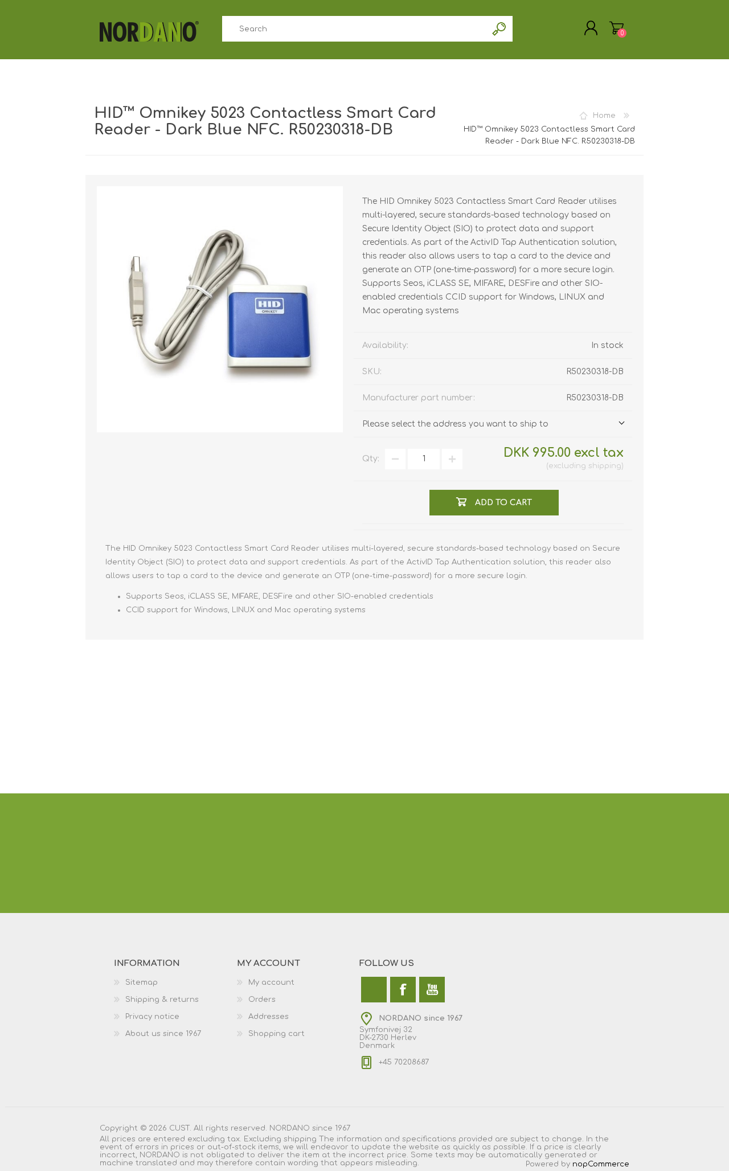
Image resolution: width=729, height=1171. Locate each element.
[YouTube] (432, 989)
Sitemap (141, 982)
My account (271, 982)
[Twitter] (374, 989)
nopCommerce (600, 1164)
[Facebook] (403, 989)
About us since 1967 (163, 1034)
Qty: (370, 459)
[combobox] (354, 29)
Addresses (268, 1017)
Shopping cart (276, 1034)
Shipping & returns (162, 1000)
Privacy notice (152, 1017)
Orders (262, 1000)
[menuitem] (175, 982)
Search (500, 29)
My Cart (616, 27)
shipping (604, 466)
